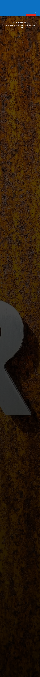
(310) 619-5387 (31, 15)
